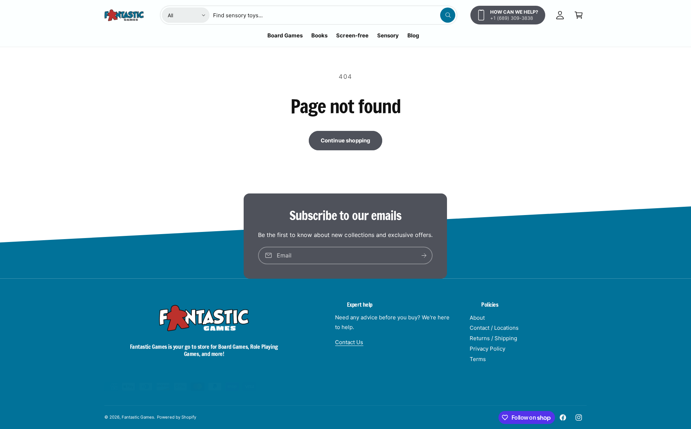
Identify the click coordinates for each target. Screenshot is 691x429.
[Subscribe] (424, 255)
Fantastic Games (138, 417)
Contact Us (349, 342)
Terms (478, 359)
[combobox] (334, 15)
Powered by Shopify (176, 417)
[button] (578, 15)
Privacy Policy (487, 348)
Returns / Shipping (493, 338)
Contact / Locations (494, 327)
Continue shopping (346, 140)
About (477, 317)
